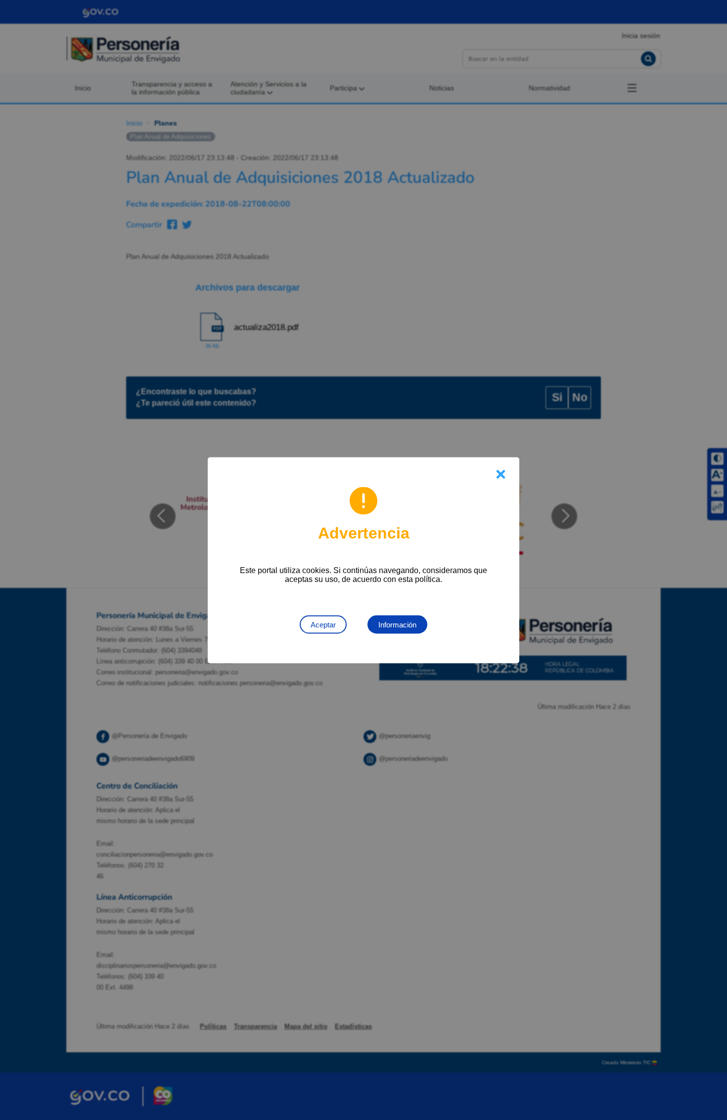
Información (397, 624)
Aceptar (323, 624)
